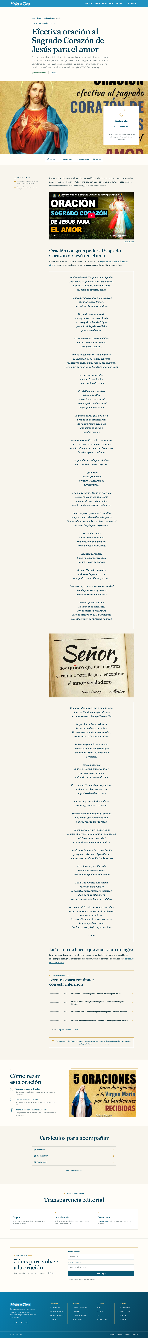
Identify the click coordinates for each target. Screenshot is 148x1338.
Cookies (127, 1335)
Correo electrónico (74, 1262)
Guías (98, 1307)
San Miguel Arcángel (80, 1315)
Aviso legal (111, 1335)
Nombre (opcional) (74, 1252)
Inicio (33, 18)
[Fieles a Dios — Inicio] (20, 3)
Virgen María (77, 1319)
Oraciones (88, 3)
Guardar (98, 159)
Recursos (119, 3)
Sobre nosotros (125, 1307)
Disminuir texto (67, 159)
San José (76, 1311)
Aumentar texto (84, 159)
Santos (97, 3)
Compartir (54, 73)
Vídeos (99, 1315)
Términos (135, 1335)
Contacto (123, 1319)
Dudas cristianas (107, 3)
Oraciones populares (56, 1315)
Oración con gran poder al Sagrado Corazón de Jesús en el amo (27, 182)
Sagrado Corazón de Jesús (45, 18)
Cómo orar (53, 1319)
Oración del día (55, 1307)
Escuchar (53, 159)
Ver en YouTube (129, 242)
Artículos (100, 1311)
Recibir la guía (101, 1274)
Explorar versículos (72, 1170)
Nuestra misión (125, 1311)
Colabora (123, 1315)
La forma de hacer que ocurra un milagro (27, 188)
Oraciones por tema (56, 1311)
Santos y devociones (80, 1307)
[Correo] (25, 1322)
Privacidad (120, 1335)
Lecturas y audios (102, 1319)
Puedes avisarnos (103, 1221)
